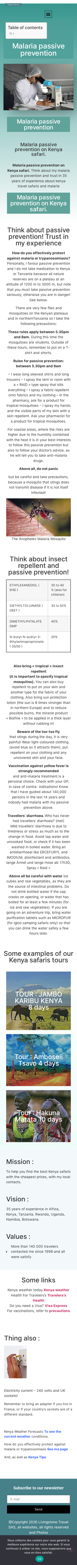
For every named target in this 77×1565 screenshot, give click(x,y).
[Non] (70, 1550)
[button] (48, 14)
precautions (59, 1311)
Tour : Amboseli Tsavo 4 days (39, 1060)
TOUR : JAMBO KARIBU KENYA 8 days (38, 1000)
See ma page (57, 1449)
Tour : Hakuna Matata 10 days (38, 1116)
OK (39, 1559)
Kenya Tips (37, 1457)
